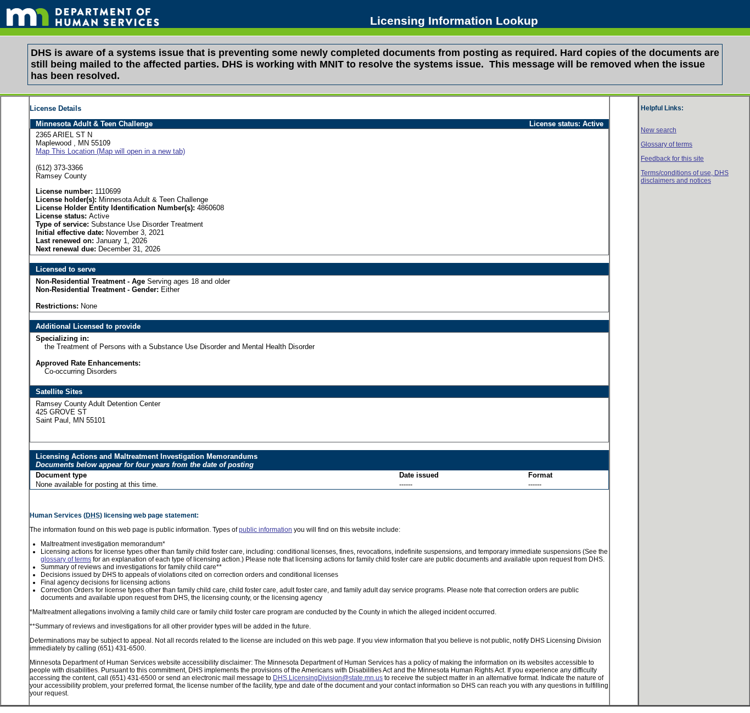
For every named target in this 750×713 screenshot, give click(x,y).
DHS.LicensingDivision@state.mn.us (328, 678)
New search (658, 130)
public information (265, 530)
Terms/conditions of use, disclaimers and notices (685, 176)
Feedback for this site (672, 158)
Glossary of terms (666, 144)
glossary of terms (66, 559)
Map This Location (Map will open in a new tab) (110, 151)
